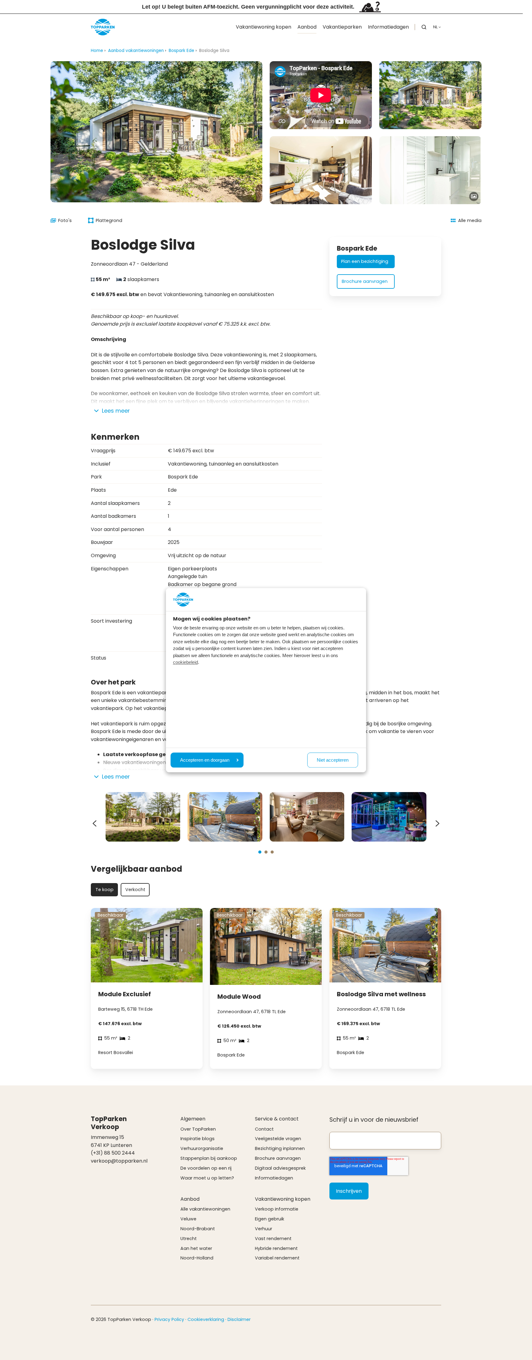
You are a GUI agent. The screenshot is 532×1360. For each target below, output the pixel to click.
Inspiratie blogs (197, 1139)
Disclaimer (239, 1319)
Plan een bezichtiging (364, 261)
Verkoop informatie (276, 1209)
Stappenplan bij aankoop (208, 1158)
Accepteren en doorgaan (204, 760)
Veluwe (188, 1219)
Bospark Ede (181, 51)
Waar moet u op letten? (207, 1178)
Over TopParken (198, 1129)
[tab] (259, 852)
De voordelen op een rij (206, 1168)
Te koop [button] (104, 889)
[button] (424, 27)
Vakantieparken (342, 26)
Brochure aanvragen (365, 281)
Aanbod (306, 26)
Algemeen (192, 1118)
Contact (264, 1129)
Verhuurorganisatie (201, 1148)
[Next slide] (437, 823)
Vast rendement (273, 1238)
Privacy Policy (169, 1319)
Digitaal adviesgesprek (280, 1168)
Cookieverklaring (205, 1319)
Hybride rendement (276, 1248)
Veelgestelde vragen (278, 1139)
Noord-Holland (196, 1258)
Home (97, 51)
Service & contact (277, 1118)
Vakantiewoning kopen (263, 26)
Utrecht (188, 1238)
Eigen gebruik (269, 1219)
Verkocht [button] (135, 889)
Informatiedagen (388, 26)
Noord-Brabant (197, 1229)
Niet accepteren (333, 760)
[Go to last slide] (94, 823)
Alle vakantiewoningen (205, 1209)
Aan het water (196, 1248)
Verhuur (263, 1229)
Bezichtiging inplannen (280, 1148)
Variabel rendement (277, 1258)
